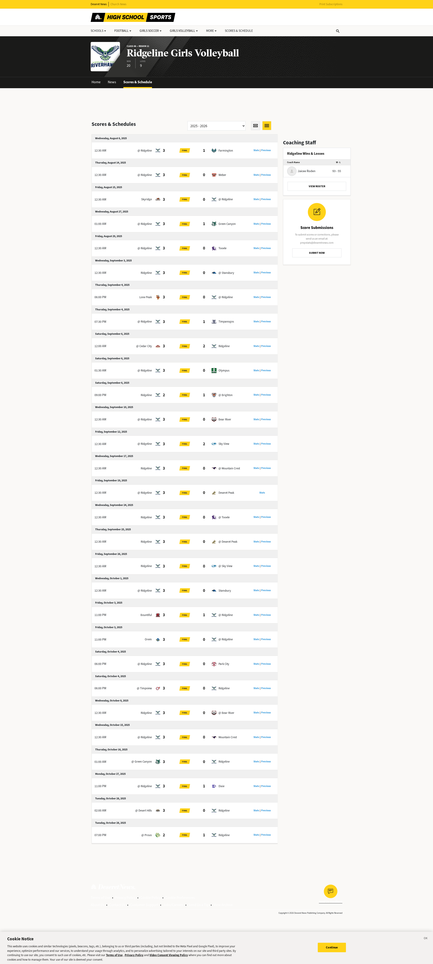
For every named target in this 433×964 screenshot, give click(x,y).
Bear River (225, 419)
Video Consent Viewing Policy (169, 955)
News (112, 82)
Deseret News (99, 4)
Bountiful (146, 615)
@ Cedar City (144, 346)
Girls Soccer (149, 31)
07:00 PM (100, 835)
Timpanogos (226, 321)
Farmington (226, 150)
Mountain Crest (228, 737)
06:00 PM (100, 297)
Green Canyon (227, 224)
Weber (222, 175)
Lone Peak (145, 297)
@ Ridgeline (145, 150)
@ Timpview (144, 688)
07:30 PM (100, 322)
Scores (239, 31)
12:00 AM (100, 346)
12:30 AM (100, 150)
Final (184, 150)
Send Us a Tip (198, 904)
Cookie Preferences (180, 897)
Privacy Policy (125, 897)
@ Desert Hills (143, 810)
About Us (97, 904)
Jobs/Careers (173, 904)
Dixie (221, 786)
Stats (256, 150)
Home (96, 82)
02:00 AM (100, 810)
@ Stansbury (226, 273)
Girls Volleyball (182, 31)
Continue (332, 947)
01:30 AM (100, 370)
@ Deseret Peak (228, 542)
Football (121, 31)
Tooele (222, 248)
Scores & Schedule (137, 82)
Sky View (224, 444)
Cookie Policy (150, 897)
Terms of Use (100, 897)
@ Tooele (224, 517)
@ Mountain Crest (229, 468)
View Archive (223, 904)
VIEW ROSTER (317, 186)
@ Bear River (226, 713)
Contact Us (117, 904)
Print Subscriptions (330, 4)
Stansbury (225, 591)
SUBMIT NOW (317, 253)
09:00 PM (100, 395)
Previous (266, 150)
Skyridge (146, 199)
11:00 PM (100, 615)
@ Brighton (226, 395)
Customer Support (144, 904)
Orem (148, 639)
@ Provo (146, 835)
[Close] (426, 939)
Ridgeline (146, 273)
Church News (118, 4)
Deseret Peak (226, 493)
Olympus (224, 370)
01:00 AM (100, 224)
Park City (224, 664)
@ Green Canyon (141, 761)
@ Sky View (225, 566)
